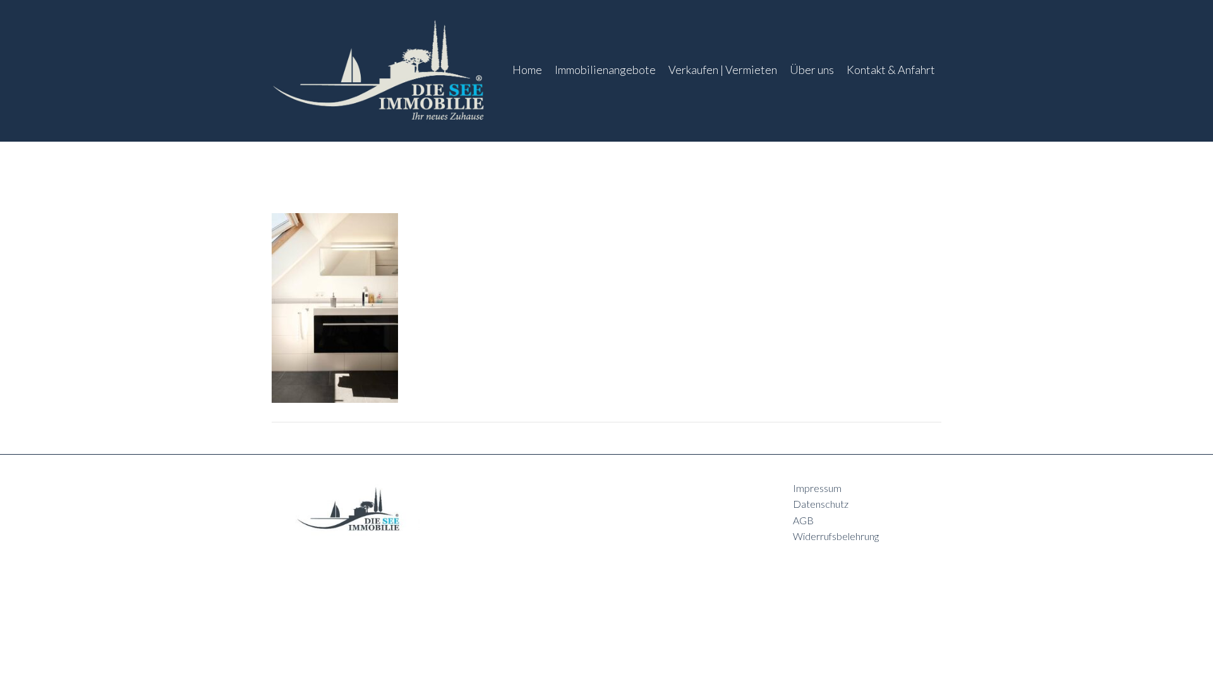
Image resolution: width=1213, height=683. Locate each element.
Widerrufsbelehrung (836, 536)
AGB (803, 520)
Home (527, 70)
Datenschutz (820, 504)
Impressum (817, 488)
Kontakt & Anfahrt (891, 70)
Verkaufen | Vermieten (722, 70)
